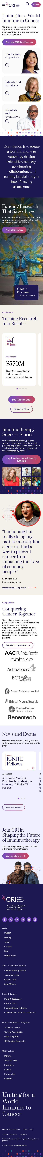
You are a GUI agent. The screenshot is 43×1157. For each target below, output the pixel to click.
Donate (36, 5)
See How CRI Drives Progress (19, 42)
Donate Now (21, 409)
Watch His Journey (14, 230)
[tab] (17, 388)
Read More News (13, 807)
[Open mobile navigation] (3, 5)
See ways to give (13, 856)
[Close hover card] (7, 65)
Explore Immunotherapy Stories (21, 459)
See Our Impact (21, 399)
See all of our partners (16, 645)
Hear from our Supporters (14, 588)
